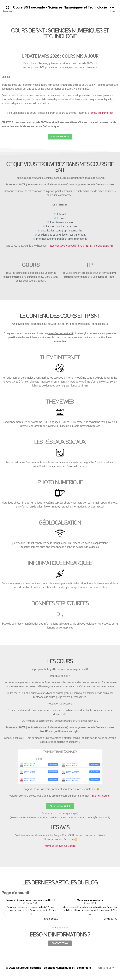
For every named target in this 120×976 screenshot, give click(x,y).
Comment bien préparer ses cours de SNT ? (30, 900)
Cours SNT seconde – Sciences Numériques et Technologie (53, 967)
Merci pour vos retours (90, 900)
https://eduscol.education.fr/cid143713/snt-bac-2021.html (81, 245)
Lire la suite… (51, 918)
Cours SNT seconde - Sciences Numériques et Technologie (60, 7)
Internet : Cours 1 (101, 795)
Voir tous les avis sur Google (60, 845)
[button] (115, 913)
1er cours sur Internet (101, 112)
